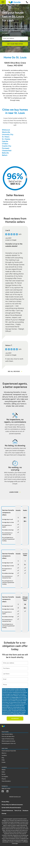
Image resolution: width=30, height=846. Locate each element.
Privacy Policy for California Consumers (12, 804)
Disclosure (25, 810)
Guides (3, 762)
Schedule (15, 718)
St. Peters (5, 137)
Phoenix (4, 779)
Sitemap (4, 813)
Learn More (13, 492)
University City (7, 134)
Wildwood (6, 130)
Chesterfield (6, 151)
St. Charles (6, 139)
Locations (4, 755)
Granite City (6, 146)
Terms (22, 714)
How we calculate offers (8, 736)
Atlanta (3, 769)
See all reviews (14, 371)
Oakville (5, 141)
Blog (3, 757)
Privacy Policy (15, 697)
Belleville (5, 153)
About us (4, 753)
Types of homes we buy (8, 738)
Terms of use (17, 810)
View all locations (6, 781)
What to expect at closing (8, 741)
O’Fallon (5, 144)
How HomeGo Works (7, 734)
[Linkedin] (7, 791)
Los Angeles (5, 776)
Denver (4, 774)
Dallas (3, 772)
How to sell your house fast (9, 750)
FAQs (3, 760)
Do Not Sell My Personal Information (11, 807)
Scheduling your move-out (9, 743)
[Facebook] (3, 791)
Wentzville (6, 132)
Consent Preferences (7, 810)
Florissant (5, 148)
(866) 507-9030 (6, 788)
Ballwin (4, 155)
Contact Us (5, 786)
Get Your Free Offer (15, 44)
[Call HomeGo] (27, 2)
